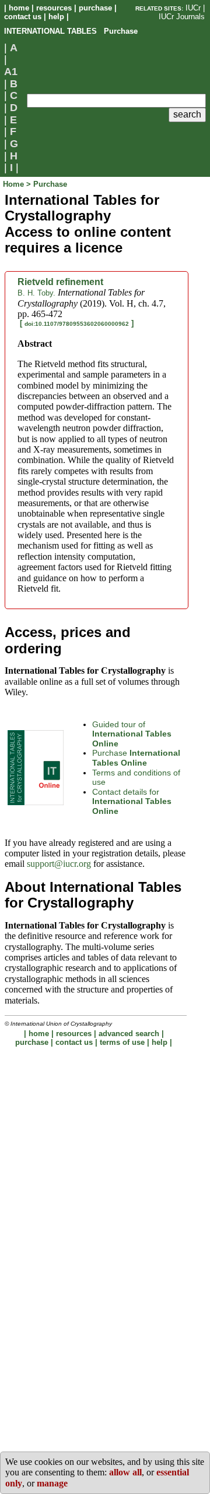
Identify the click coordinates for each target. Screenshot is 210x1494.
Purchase (136, 757)
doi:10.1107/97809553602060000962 (76, 324)
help (56, 16)
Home (14, 184)
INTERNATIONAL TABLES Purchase (71, 31)
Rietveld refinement (60, 282)
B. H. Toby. (36, 293)
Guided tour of (132, 734)
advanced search (129, 1033)
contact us (22, 16)
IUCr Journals (182, 16)
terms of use (122, 1042)
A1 (11, 71)
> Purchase (46, 184)
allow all (125, 1472)
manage (52, 1483)
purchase (95, 7)
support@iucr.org (59, 864)
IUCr (193, 7)
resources (54, 7)
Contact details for (132, 801)
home (19, 7)
